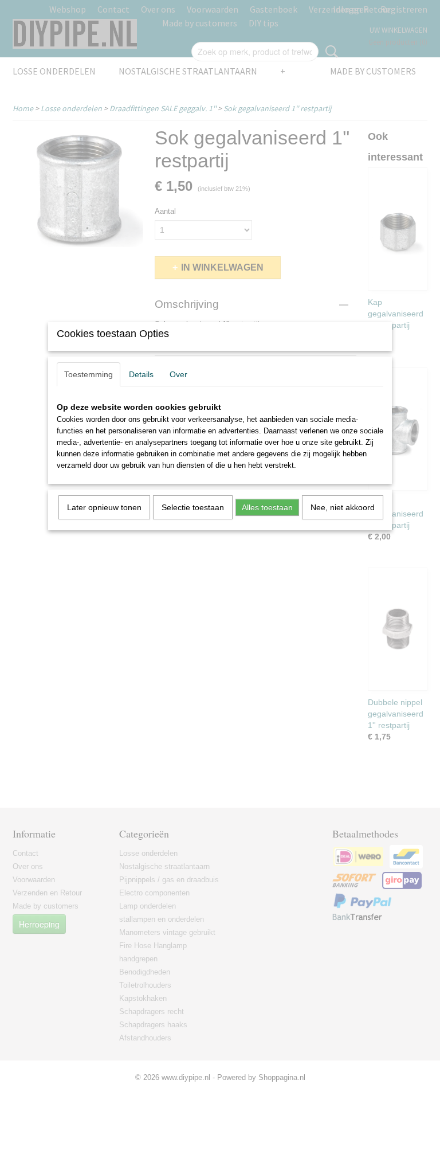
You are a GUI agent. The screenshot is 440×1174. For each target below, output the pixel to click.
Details (141, 374)
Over (178, 374)
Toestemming (88, 374)
